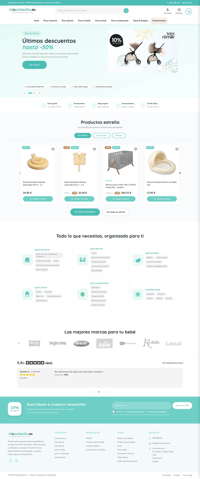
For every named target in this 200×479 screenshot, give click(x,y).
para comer (59, 442)
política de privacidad (157, 411)
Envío (119, 446)
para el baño (60, 449)
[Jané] (76, 343)
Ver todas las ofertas (116, 212)
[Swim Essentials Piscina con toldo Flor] (161, 162)
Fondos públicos (93, 446)
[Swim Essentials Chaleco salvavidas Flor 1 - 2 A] (79, 162)
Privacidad (166, 475)
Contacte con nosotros (95, 449)
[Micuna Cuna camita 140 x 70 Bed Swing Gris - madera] (120, 162)
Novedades (83, 135)
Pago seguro (122, 457)
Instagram (16, 460)
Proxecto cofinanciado (95, 442)
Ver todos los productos (85, 211)
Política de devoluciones (127, 461)
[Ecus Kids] (30, 343)
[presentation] (20, 173)
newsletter (56, 2)
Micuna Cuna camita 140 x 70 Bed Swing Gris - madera (121, 186)
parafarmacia (60, 457)
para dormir (59, 446)
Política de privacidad (126, 442)
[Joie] (100, 343)
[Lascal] (170, 343)
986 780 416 (174, 2)
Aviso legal (122, 449)
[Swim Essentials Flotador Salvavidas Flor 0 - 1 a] (37, 162)
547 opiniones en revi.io (172, 363)
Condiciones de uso (125, 453)
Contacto (188, 2)
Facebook (10, 460)
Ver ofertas (34, 64)
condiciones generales (135, 411)
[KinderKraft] (123, 343)
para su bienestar (62, 453)
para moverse (60, 438)
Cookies (176, 475)
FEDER (89, 438)
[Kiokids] (146, 343)
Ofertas (119, 135)
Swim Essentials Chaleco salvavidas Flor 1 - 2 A (75, 183)
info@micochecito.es (161, 443)
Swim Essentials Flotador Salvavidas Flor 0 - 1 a (34, 183)
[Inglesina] (53, 343)
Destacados (101, 135)
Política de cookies (125, 438)
